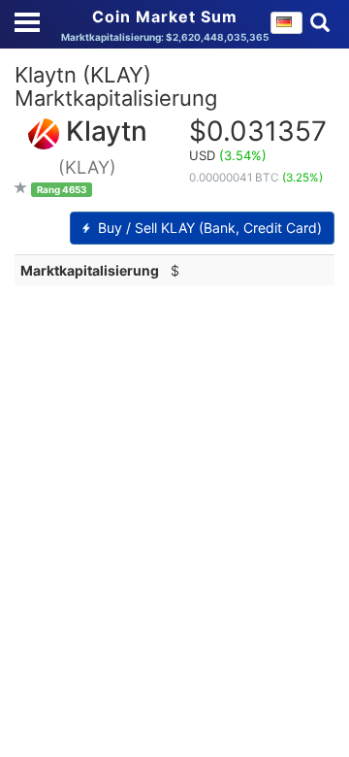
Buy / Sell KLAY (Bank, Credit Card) (208, 227)
